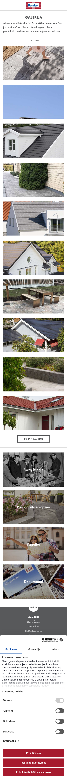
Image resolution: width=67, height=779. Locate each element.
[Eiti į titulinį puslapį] (33, 5)
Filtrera (35, 40)
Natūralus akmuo (33, 631)
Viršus (33, 607)
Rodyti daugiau (33, 439)
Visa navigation (6, 5)
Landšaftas (33, 626)
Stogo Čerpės (33, 621)
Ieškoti (62, 4)
